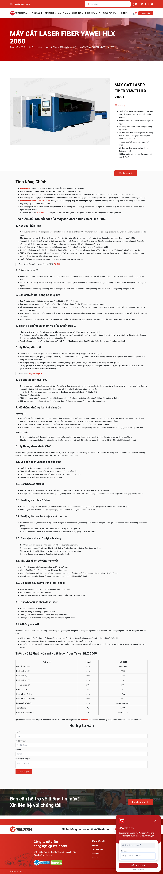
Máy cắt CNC (51, 47)
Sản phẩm (63, 13)
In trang (121, 105)
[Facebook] (145, 4)
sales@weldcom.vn (44, 855)
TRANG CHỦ (37, 13)
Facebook (96, 853)
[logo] (19, 13)
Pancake (141, 869)
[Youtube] (152, 4)
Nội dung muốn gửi (23, 759)
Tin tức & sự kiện (107, 13)
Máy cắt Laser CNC (68, 47)
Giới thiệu (50, 13)
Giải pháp (76, 13)
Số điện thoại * (21, 741)
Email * (18, 750)
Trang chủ (14, 47)
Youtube (95, 857)
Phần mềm (90, 13)
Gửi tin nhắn (140, 865)
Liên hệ (123, 13)
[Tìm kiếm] (87, 4)
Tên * (18, 732)
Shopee (95, 845)
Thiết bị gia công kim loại (31, 47)
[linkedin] (142, 4)
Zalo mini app (97, 849)
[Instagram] (148, 4)
